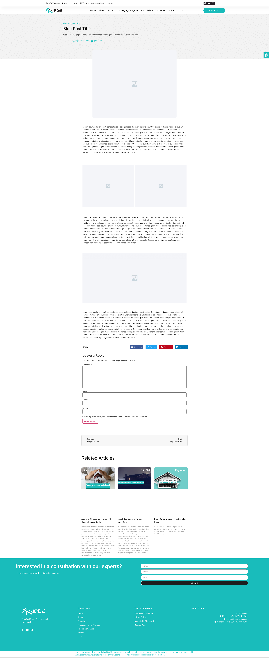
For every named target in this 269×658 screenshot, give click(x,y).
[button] (136, 347)
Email (85, 400)
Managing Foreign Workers (131, 10)
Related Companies (156, 10)
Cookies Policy (140, 625)
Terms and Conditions (143, 613)
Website (85, 408)
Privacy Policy (140, 617)
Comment (87, 364)
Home (93, 10)
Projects (111, 10)
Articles (171, 10)
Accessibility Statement (144, 621)
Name (85, 391)
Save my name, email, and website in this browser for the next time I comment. (115, 416)
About (102, 10)
